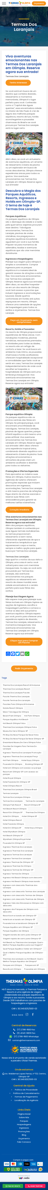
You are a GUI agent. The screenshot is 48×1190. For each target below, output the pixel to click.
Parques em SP (32, 965)
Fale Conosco (24, 1142)
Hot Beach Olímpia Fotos (14, 723)
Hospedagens (24, 1124)
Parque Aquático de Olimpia (16, 931)
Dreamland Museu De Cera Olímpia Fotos (22, 742)
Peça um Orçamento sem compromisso (24, 321)
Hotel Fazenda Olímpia (13, 824)
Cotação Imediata (19, 509)
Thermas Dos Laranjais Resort (16, 689)
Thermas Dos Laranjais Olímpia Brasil (20, 789)
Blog (24, 1134)
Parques (24, 1121)
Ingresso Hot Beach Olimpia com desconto (22, 877)
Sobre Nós (24, 1117)
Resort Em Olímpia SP (13, 812)
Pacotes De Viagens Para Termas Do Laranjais (20, 747)
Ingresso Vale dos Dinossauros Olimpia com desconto (23, 904)
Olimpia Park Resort (12, 805)
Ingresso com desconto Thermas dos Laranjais (20, 886)
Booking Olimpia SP (34, 764)
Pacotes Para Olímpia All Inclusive (18, 704)
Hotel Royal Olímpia (12, 778)
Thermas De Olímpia (35, 812)
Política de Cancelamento (26, 1093)
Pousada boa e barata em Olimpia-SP (20, 923)
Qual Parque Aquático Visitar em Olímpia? (22, 949)
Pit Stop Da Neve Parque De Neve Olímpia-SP (23, 738)
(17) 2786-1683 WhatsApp (26, 1036)
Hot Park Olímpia (32, 716)
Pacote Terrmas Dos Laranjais (16, 700)
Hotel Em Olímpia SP (12, 828)
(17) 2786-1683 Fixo (26, 1029)
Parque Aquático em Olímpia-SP (18, 927)
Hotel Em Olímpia (11, 816)
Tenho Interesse (18, 82)
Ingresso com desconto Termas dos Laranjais (24, 891)
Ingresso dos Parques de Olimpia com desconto (20, 910)
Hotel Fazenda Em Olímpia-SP (16, 782)
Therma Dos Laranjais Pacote (16, 692)
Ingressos (24, 1127)
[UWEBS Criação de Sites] (24, 1178)
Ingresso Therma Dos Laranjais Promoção (22, 752)
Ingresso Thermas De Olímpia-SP (18, 862)
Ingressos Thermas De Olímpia (17, 866)
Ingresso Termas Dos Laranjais (17, 858)
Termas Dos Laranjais (13, 801)
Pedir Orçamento (24, 668)
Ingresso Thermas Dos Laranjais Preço (20, 756)
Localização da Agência (26, 1100)
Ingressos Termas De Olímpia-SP (18, 870)
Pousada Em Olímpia (12, 764)
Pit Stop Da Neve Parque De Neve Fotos (21, 735)
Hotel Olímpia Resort (12, 786)
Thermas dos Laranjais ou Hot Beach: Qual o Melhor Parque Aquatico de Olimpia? (23, 960)
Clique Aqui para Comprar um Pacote (24, 641)
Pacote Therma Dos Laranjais (16, 696)
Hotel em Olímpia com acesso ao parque (22, 768)
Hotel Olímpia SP (29, 816)
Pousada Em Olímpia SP (14, 843)
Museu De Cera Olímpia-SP (15, 731)
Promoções (24, 1131)
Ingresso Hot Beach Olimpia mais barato (21, 881)
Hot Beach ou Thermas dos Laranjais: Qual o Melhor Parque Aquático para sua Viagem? (23, 943)
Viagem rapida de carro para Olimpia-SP (22, 938)
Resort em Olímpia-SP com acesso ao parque (20, 773)
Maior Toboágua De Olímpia (16, 712)
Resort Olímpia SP (32, 805)
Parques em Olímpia (12, 965)
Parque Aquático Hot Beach (15, 719)
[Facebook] (33, 1015)
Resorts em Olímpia (12, 969)
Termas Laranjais (11, 793)
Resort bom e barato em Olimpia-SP (19, 915)
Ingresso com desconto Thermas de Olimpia (23, 899)
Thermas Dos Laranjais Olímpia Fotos (20, 727)
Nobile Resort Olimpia (13, 708)
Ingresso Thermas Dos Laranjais (17, 847)
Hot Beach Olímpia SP (13, 835)
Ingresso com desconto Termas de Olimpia (23, 895)
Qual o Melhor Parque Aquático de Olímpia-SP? (23, 953)
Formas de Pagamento (26, 1096)
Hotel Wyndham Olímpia (14, 831)
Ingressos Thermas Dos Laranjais (18, 851)
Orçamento (24, 1138)
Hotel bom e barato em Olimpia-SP (19, 919)
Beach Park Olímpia (12, 716)
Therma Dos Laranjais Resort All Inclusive (21, 685)
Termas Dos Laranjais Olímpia (16, 797)
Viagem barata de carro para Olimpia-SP (22, 934)
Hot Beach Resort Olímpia (15, 808)
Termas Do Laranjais (35, 801)
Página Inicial (24, 1114)
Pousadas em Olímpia (34, 969)
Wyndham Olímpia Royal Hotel (17, 839)
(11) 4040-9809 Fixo (26, 1033)
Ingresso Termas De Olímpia (16, 873)
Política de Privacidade (26, 1089)
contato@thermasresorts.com (26, 1040)
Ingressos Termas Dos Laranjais (17, 854)
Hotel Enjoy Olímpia (30, 760)
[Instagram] (28, 1015)
